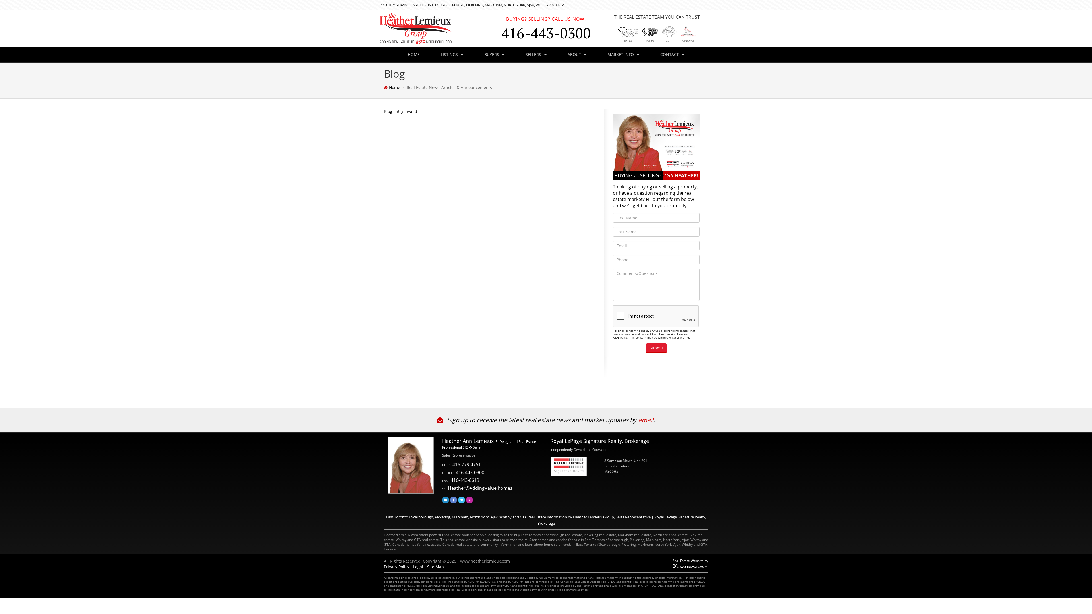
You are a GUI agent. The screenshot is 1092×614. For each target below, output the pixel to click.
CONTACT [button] (670, 54)
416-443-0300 (470, 472)
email (645, 420)
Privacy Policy (396, 566)
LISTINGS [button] (450, 54)
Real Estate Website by (690, 560)
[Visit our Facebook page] (453, 500)
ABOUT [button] (575, 54)
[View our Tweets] (461, 500)
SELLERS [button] (534, 54)
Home (394, 87)
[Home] (435, 28)
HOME (414, 54)
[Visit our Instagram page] (469, 500)
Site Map (435, 566)
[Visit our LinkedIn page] (445, 500)
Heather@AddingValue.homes (480, 488)
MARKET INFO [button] (621, 54)
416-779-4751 (466, 464)
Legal (418, 566)
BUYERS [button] (492, 54)
